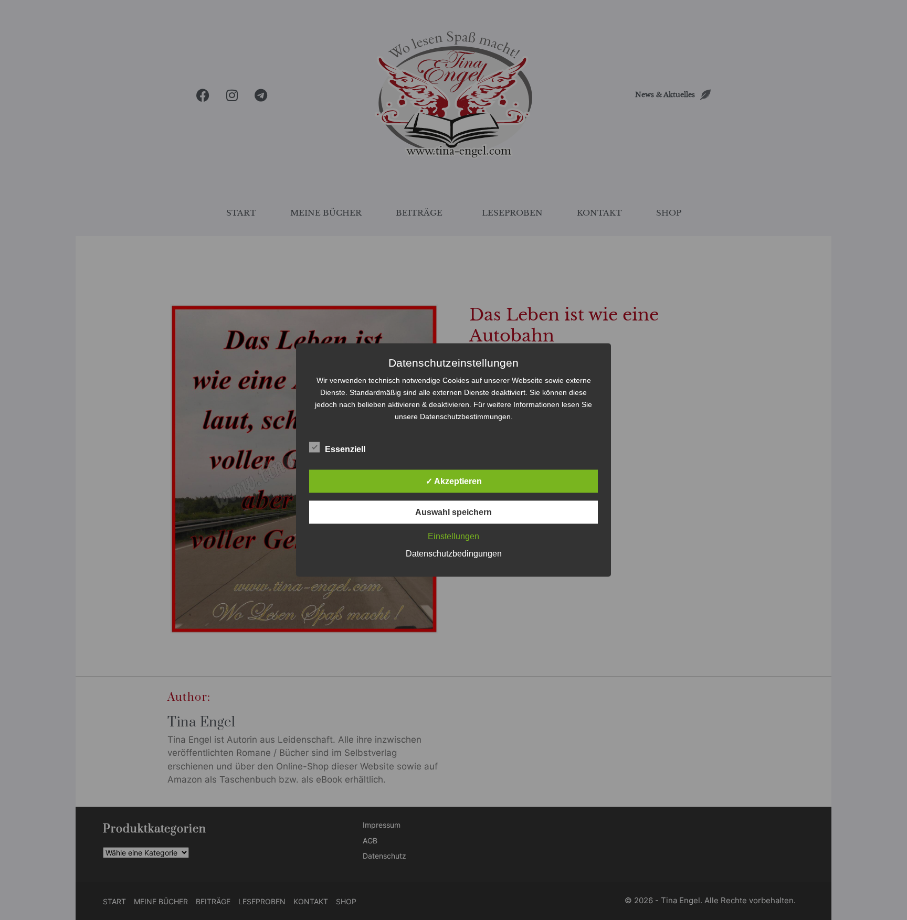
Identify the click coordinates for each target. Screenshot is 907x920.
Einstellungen (453, 536)
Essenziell (345, 449)
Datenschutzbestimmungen (465, 416)
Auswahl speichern (453, 512)
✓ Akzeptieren (454, 481)
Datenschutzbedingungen (454, 553)
